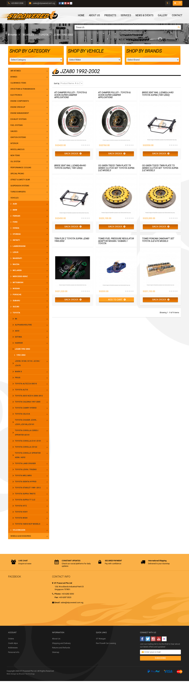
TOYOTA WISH (21, 518)
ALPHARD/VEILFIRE (23, 325)
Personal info (13, 652)
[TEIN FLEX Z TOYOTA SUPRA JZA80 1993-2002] (72, 267)
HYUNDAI (17, 234)
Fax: (56, 597)
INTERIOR (14, 143)
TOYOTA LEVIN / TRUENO (26, 469)
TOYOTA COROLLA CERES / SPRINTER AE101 (27, 432)
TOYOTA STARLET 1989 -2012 (28, 488)
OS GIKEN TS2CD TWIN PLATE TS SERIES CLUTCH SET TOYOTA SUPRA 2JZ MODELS (160, 168)
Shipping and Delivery (61, 643)
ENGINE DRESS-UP (17, 107)
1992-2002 (20, 355)
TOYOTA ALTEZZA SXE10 (26, 384)
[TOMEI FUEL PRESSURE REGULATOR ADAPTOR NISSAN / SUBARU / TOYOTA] (116, 267)
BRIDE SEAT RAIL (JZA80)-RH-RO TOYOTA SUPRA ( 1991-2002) (70, 166)
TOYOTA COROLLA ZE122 (26, 447)
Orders (11, 639)
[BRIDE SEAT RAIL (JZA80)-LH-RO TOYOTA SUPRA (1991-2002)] (160, 121)
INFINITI (16, 240)
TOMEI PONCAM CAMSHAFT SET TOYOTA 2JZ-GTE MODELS (158, 239)
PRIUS (17, 378)
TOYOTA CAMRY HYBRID (25, 408)
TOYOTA (43, 34)
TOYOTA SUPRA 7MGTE (25, 494)
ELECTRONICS (16, 95)
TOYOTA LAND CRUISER (25, 463)
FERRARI (16, 216)
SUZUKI (16, 307)
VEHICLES (28, 34)
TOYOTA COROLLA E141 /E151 (28, 441)
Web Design (11, 674)
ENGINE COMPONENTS (19, 101)
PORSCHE (17, 295)
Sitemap (55, 652)
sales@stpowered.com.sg (43, 3)
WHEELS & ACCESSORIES (20, 536)
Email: (57, 602)
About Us (56, 639)
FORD (15, 222)
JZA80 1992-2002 (22, 349)
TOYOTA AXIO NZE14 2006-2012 (29, 396)
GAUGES (13, 131)
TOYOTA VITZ (21, 506)
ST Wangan (101, 639)
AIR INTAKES (15, 71)
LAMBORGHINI (19, 246)
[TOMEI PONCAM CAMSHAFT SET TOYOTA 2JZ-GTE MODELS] (160, 267)
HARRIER (19, 343)
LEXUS (15, 252)
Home (13, 34)
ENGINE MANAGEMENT (19, 113)
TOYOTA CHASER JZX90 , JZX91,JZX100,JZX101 (26, 422)
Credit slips (13, 643)
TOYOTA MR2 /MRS (23, 476)
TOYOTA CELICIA (22, 414)
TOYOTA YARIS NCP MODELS (27, 524)
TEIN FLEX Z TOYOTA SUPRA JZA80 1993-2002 (71, 239)
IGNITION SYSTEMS (18, 137)
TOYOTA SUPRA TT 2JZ (25, 500)
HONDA (16, 228)
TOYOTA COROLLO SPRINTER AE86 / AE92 (28, 455)
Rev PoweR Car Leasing (106, 643)
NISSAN (16, 288)
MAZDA (16, 264)
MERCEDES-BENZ (20, 276)
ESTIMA (18, 337)
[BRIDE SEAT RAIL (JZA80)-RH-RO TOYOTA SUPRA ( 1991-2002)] (72, 194)
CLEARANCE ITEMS (18, 83)
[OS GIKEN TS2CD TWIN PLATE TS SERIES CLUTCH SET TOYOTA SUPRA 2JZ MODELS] (160, 194)
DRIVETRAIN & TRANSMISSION (22, 89)
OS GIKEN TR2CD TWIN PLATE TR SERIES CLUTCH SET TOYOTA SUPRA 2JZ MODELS (116, 168)
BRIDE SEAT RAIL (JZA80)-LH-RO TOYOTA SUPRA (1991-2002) (157, 93)
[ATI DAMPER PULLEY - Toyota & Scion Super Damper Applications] (72, 121)
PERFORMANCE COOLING (20, 168)
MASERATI (17, 258)
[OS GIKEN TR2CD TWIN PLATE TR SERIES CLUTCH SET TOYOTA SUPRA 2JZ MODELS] (116, 194)
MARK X (18, 372)
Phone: (57, 594)
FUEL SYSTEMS (16, 125)
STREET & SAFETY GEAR (20, 180)
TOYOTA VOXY (21, 512)
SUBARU (16, 301)
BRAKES (13, 77)
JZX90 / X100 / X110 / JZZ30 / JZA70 (27, 363)
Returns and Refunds (61, 648)
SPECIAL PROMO (17, 174)
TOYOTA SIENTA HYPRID (25, 482)
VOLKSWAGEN (19, 530)
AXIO (17, 331)
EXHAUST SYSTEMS (18, 119)
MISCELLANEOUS (17, 149)
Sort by (56, 83)
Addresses (13, 648)
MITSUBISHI (18, 282)
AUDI (15, 204)
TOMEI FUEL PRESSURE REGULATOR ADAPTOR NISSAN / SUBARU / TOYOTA (116, 241)
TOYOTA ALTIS (21, 390)
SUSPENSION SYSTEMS (19, 186)
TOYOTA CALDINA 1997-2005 (27, 402)
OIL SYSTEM (15, 161)
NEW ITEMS (15, 155)
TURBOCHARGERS (18, 192)
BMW (15, 210)
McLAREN (17, 270)
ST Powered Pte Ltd (63, 583)
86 (16, 319)
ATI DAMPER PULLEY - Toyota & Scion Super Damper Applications (70, 95)
